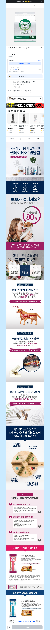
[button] (24, 1)
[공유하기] (42, 48)
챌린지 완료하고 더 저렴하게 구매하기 (24, 621)
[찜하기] (16, 122)
